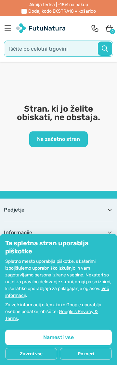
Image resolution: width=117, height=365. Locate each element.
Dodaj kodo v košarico (62, 11)
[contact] (95, 28)
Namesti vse (58, 337)
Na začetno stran (58, 139)
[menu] (9, 28)
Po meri (86, 354)
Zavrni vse (31, 354)
